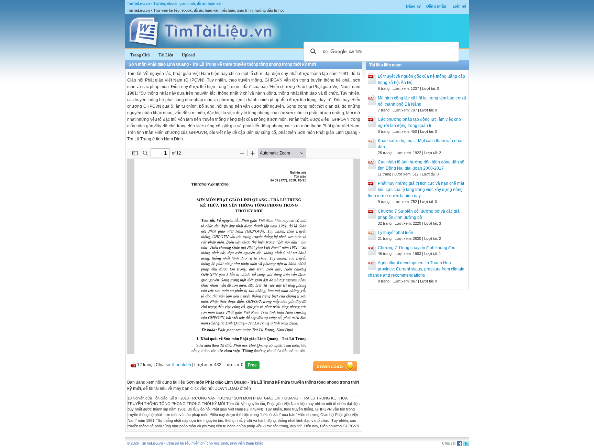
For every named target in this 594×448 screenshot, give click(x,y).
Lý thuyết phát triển (395, 232)
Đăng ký (413, 6)
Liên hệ (459, 6)
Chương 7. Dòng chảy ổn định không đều (416, 247)
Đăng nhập (436, 6)
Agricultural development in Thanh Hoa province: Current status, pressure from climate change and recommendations (416, 269)
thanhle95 (181, 364)
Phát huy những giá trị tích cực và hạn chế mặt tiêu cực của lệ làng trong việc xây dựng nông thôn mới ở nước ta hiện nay (416, 189)
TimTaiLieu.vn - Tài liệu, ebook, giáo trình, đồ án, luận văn (174, 3)
